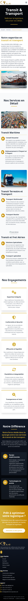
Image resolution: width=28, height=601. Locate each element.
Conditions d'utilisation (20, 598)
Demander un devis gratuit (14, 530)
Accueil (3, 29)
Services (8, 29)
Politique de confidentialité (8, 598)
